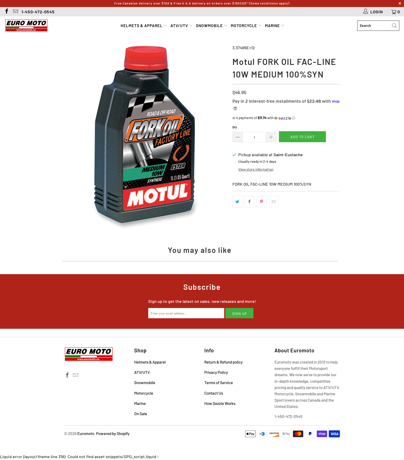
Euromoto (85, 433)
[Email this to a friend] (274, 201)
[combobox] (378, 26)
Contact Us (213, 393)
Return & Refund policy (223, 362)
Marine (273, 25)
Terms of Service (218, 382)
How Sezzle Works (219, 403)
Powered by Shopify (113, 433)
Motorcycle (244, 25)
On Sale (140, 413)
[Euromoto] (26, 26)
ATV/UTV (179, 25)
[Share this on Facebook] (250, 201)
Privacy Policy (216, 372)
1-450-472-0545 (38, 11)
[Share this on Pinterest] (262, 201)
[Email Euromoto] (15, 11)
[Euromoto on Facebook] (6, 11)
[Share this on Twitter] (237, 201)
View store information (255, 169)
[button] (286, 118)
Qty (234, 127)
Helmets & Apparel (142, 25)
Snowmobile (210, 25)
